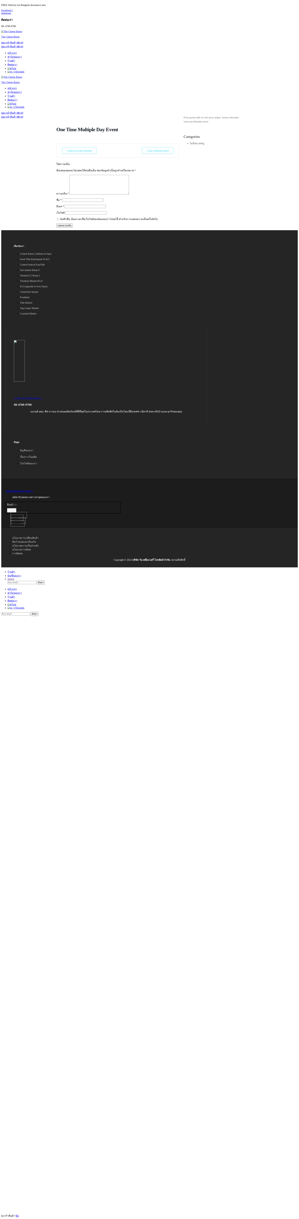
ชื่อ (59, 200)
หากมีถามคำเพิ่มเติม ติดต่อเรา (28, 398)
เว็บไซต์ (60, 212)
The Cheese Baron (10, 36)
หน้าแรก (12, 53)
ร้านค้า (11, 60)
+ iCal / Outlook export (157, 150)
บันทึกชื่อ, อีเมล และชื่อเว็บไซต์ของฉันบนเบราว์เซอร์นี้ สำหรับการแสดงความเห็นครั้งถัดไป (109, 219)
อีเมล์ (10, 504)
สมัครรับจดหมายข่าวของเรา (19, 491)
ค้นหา (40, 582)
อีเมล (60, 206)
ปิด (17, 1215)
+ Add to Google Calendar (79, 150)
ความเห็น (62, 193)
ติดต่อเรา (12, 64)
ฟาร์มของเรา (14, 56)
